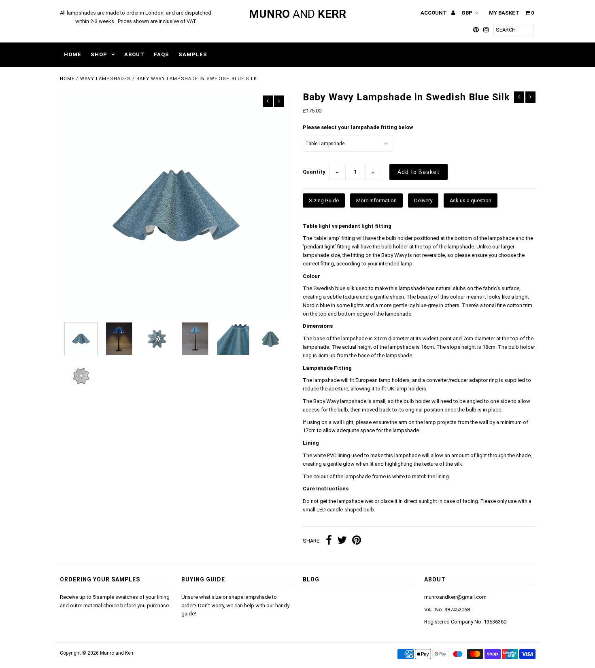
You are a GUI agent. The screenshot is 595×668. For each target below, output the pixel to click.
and (297, 14)
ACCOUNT (434, 13)
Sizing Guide (324, 200)
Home (72, 54)
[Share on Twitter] (342, 541)
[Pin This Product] (356, 541)
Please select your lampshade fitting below (358, 127)
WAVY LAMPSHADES (105, 78)
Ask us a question (470, 200)
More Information (376, 200)
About (134, 54)
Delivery (423, 200)
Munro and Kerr (117, 653)
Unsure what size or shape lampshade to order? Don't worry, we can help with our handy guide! (235, 605)
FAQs (161, 54)
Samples (192, 54)
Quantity (314, 172)
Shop (99, 54)
